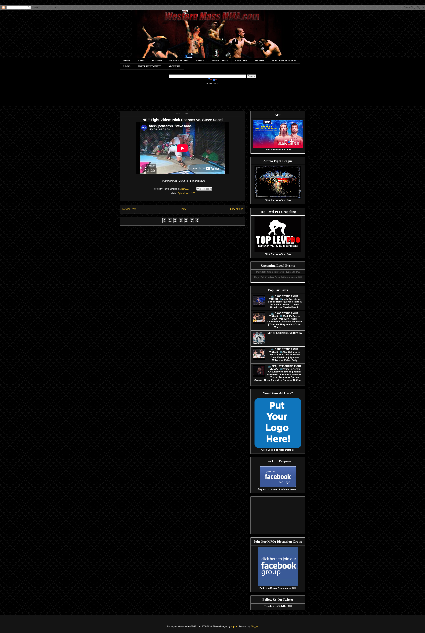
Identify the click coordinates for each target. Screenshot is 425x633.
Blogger (254, 626)
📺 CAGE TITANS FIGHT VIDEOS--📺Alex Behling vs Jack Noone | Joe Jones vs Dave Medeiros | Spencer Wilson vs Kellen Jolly (284, 355)
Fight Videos (183, 193)
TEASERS (157, 60)
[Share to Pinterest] (210, 189)
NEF (193, 193)
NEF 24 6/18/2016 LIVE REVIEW (284, 333)
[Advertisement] (212, 97)
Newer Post (129, 209)
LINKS (126, 66)
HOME (127, 60)
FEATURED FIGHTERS (284, 60)
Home (183, 209)
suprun (234, 626)
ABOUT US (174, 66)
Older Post (236, 209)
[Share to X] (204, 189)
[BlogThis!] (201, 189)
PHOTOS (259, 60)
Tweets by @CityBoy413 (278, 606)
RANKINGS (241, 60)
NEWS (141, 60)
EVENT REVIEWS (179, 60)
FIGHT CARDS (220, 60)
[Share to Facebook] (207, 189)
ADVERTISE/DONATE (149, 66)
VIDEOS (200, 60)
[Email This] (198, 189)
